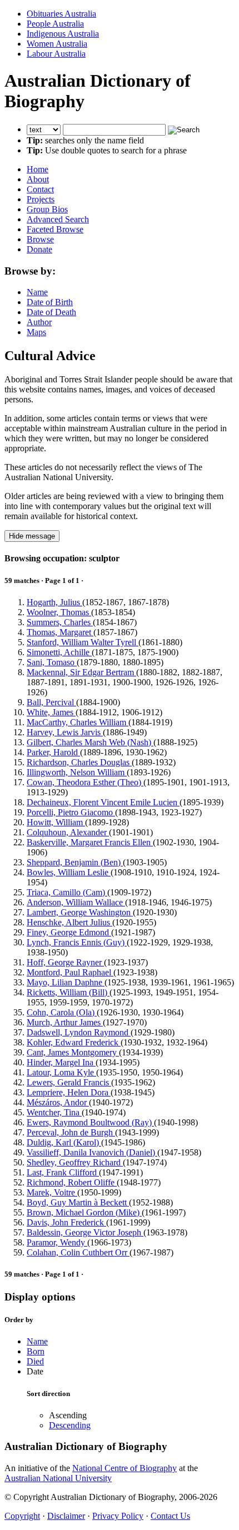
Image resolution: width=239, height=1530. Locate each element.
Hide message (32, 536)
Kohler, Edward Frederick (74, 1042)
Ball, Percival (51, 702)
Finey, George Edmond (69, 932)
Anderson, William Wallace (76, 902)
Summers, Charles (60, 622)
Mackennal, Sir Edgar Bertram (81, 672)
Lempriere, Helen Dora (69, 1092)
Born (35, 1351)
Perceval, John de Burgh (71, 1132)
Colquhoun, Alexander (68, 832)
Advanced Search (58, 219)
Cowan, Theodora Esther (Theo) (85, 782)
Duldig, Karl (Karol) (64, 1142)
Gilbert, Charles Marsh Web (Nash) (90, 742)
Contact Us (170, 1516)
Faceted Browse (55, 229)
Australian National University (58, 1478)
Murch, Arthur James (65, 1022)
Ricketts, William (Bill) (68, 992)
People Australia (55, 23)
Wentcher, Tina (54, 1112)
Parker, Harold (53, 752)
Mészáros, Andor (58, 1102)
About (38, 179)
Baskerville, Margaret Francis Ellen (90, 842)
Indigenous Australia (63, 33)
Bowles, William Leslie (69, 872)
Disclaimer (66, 1516)
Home (37, 169)
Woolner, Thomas (59, 612)
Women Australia (57, 43)
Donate (39, 249)
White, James (51, 712)
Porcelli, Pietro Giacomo (71, 812)
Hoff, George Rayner (65, 962)
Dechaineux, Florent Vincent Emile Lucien (103, 802)
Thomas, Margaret (60, 632)
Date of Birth (50, 302)
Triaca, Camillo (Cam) (67, 892)
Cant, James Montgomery (73, 1052)
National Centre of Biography (124, 1468)
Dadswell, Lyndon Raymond (79, 1032)
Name (37, 292)
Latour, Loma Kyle (61, 1072)
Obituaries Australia (61, 13)
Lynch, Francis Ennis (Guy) (77, 942)
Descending (70, 1425)
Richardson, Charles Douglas (79, 762)
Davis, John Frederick (66, 1222)
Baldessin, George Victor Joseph (85, 1232)
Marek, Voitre (52, 1192)
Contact (40, 189)
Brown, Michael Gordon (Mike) (84, 1212)
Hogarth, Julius (54, 602)
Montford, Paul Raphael (70, 972)
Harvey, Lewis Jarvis (65, 732)
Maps (36, 332)
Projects (40, 199)
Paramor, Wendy (57, 1242)
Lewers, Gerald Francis (69, 1082)
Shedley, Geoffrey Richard (75, 1162)
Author (39, 322)
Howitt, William (56, 822)
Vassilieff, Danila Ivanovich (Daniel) (92, 1152)
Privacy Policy (117, 1516)
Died (35, 1361)
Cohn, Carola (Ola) (62, 1012)
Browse (40, 239)
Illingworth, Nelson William (77, 772)
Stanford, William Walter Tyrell (82, 642)
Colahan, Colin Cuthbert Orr (78, 1252)
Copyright (22, 1516)
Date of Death (51, 312)
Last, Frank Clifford (63, 1172)
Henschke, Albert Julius (69, 922)
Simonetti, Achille (59, 652)
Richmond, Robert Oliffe (72, 1182)
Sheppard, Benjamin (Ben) (75, 862)
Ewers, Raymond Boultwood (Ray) (90, 1122)
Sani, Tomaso (52, 662)
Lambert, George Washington (80, 912)
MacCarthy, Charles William (77, 722)
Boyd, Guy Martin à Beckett (78, 1202)
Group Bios (47, 209)
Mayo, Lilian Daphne (65, 982)
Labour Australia (56, 53)
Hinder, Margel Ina (61, 1062)
